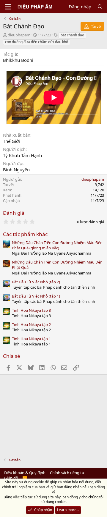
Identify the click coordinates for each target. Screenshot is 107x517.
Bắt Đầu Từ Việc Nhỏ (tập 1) (36, 296)
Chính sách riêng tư (67, 472)
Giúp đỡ (11, 478)
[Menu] (8, 7)
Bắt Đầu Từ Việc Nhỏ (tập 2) (36, 282)
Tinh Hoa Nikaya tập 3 (31, 310)
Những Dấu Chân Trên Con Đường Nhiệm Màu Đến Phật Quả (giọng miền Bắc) (57, 245)
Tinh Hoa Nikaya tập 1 (31, 338)
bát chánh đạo (72, 35)
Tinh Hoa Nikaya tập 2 (31, 324)
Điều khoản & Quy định (24, 472)
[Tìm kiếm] (100, 6)
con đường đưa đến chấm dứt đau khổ (36, 41)
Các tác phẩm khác (25, 234)
